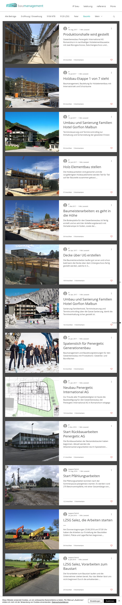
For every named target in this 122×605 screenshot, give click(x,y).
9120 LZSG (64, 16)
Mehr (97, 16)
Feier (76, 16)
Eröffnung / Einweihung (31, 16)
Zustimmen (110, 601)
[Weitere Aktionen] (112, 28)
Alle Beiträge (10, 16)
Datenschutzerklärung (60, 602)
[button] (114, 16)
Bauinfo (86, 16)
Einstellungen (95, 601)
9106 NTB (51, 16)
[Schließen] (119, 601)
